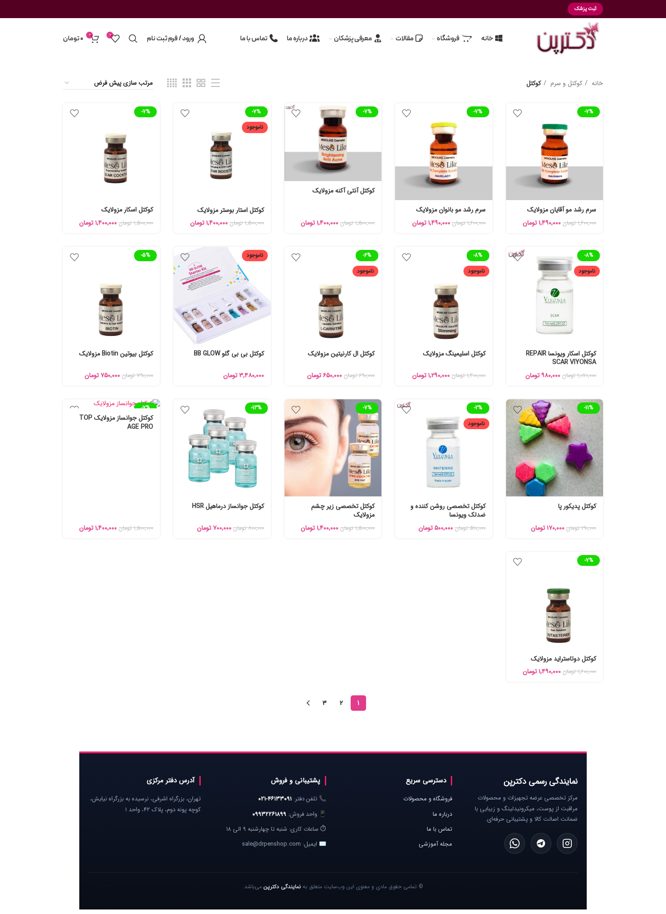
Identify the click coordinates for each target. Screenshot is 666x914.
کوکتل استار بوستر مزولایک (231, 210)
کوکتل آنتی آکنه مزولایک (344, 191)
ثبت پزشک (585, 9)
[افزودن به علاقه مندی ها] (517, 113)
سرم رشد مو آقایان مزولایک (561, 210)
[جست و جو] (133, 38)
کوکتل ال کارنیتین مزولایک (341, 354)
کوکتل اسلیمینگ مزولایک (454, 354)
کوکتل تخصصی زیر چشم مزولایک (343, 510)
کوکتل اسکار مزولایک (127, 210)
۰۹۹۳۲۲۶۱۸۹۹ (269, 814)
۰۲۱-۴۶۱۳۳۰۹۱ (275, 799)
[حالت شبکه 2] (201, 83)
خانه (596, 83)
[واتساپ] (514, 843)
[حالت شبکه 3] (187, 83)
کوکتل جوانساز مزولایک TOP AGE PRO (116, 422)
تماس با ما (439, 829)
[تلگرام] (541, 843)
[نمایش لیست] (215, 83)
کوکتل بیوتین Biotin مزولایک (116, 354)
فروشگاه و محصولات (427, 799)
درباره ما (442, 814)
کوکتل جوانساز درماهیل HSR (228, 506)
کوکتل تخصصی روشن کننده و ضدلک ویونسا (448, 510)
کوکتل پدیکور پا (577, 506)
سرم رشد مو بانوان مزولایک (451, 210)
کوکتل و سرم (565, 83)
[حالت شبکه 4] (172, 83)
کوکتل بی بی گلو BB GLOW (229, 354)
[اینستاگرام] (567, 843)
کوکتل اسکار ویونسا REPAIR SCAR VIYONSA (561, 358)
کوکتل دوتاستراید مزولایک (563, 659)
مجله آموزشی (435, 844)
